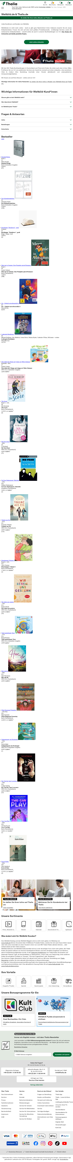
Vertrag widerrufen (36, 1085)
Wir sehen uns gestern (7, 602)
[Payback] (12, 1143)
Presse (3, 1100)
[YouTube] (64, 1143)
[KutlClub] (26, 1143)
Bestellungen (5, 124)
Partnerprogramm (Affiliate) (61, 1118)
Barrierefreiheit (6, 1111)
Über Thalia (5, 1091)
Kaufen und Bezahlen (44, 1097)
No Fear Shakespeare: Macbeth (10, 480)
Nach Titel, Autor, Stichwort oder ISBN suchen (25, 7)
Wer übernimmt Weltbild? (9, 102)
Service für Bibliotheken (27, 1108)
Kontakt (21, 1097)
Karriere (4, 1097)
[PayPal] (65, 1136)
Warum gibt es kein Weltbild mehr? (12, 97)
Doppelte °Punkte (8, 981)
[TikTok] (57, 1143)
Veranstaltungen (60, 1125)
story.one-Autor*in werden (61, 1106)
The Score (4, 401)
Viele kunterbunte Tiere (8, 633)
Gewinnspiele (39, 981)
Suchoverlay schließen (45, 7)
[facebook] (36, 1143)
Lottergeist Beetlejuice (7, 334)
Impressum (4, 1114)
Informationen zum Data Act (45, 1118)
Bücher (23, 925)
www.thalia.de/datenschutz (10, 966)
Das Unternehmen (7, 1094)
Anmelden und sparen (62, 1054)
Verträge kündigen (43, 1111)
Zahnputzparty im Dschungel (9, 739)
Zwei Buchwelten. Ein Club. (18, 1011)
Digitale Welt (59, 1122)
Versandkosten (64, 1159)
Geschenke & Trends (54, 925)
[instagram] (43, 1143)
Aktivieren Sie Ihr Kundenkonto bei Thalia (53, 894)
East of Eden (5, 861)
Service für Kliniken (25, 1119)
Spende (23, 981)
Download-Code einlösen (45, 1106)
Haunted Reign (5, 157)
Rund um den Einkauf (44, 1091)
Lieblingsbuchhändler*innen (63, 1102)
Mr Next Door (5, 441)
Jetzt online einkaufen (36, 42)
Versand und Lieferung (44, 1100)
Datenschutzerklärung (44, 1114)
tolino (3, 120)
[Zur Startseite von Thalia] (10, 3)
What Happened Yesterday (9, 710)
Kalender (39, 925)
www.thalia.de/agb (54, 964)
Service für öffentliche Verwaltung (26, 1115)
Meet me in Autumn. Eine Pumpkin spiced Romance (16, 265)
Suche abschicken (16, 8)
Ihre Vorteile (59, 1091)
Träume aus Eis (5, 520)
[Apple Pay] (52, 1136)
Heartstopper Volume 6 (8, 560)
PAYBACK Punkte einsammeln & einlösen (53, 1011)
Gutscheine (5, 129)
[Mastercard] (15, 1136)
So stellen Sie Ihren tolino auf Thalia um (18, 894)
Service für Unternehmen (27, 1111)
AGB (2, 1117)
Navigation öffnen (2, 8)
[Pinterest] (50, 1143)
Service (21, 1091)
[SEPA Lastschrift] (28, 1136)
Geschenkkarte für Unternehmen (61, 1113)
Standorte (4, 1106)
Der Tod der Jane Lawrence (9, 781)
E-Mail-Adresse (19, 1051)
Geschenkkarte (60, 1109)
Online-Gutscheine (43, 1103)
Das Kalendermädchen (8, 198)
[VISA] (6, 1136)
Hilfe (20, 1094)
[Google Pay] (41, 1136)
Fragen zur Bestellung (44, 1094)
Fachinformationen (7, 1103)
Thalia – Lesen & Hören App (62, 1098)
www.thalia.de (6, 943)
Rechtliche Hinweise (20, 1047)
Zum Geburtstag (54, 981)
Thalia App (58, 1094)
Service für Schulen (25, 1106)
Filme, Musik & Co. (8, 925)
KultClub (58, 1127)
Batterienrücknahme (25, 1100)
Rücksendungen (24, 1103)
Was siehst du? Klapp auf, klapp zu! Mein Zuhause (15, 362)
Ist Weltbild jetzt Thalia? (9, 107)
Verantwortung (6, 1108)
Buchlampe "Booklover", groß (10, 227)
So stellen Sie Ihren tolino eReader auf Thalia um (36, 17)
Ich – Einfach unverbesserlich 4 (10, 303)
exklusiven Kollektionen (38, 952)
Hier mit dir (4, 671)
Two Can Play (5, 821)
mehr (2, 139)
